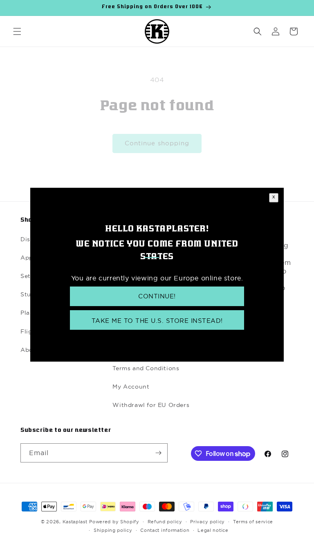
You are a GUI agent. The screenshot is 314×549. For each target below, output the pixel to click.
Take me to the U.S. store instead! (157, 321)
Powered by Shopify (114, 522)
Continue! (157, 296)
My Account (130, 386)
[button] (17, 31)
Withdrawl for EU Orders (150, 405)
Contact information (164, 530)
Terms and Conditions (145, 368)
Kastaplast (75, 522)
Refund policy (165, 522)
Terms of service (253, 522)
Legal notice (212, 530)
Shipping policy (113, 530)
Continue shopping (157, 143)
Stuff (28, 294)
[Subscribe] (158, 452)
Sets (27, 276)
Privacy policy (207, 522)
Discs (28, 239)
